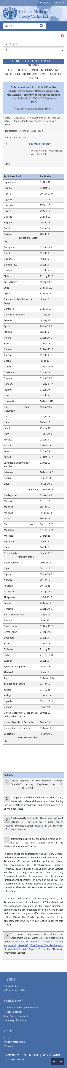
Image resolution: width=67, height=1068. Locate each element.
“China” (51, 842)
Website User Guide (14, 1042)
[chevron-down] (54, 1061)
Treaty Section (11, 986)
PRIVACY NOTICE (51, 1055)
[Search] (41, 26)
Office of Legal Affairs (15, 990)
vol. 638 (35, 154)
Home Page (26, 13)
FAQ (6, 1037)
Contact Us (58, 2)
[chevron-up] (61, 1061)
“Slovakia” (39, 825)
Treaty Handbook (13, 1012)
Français (44, 2)
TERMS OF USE (17, 1059)
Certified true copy (40, 144)
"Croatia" (48, 941)
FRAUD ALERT (30, 1055)
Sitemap (8, 1046)
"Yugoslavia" (33, 949)
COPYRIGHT (12, 1055)
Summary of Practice (15, 1020)
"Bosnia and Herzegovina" (26, 941)
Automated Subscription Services (21, 1007)
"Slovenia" (22, 945)
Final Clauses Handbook (16, 1016)
